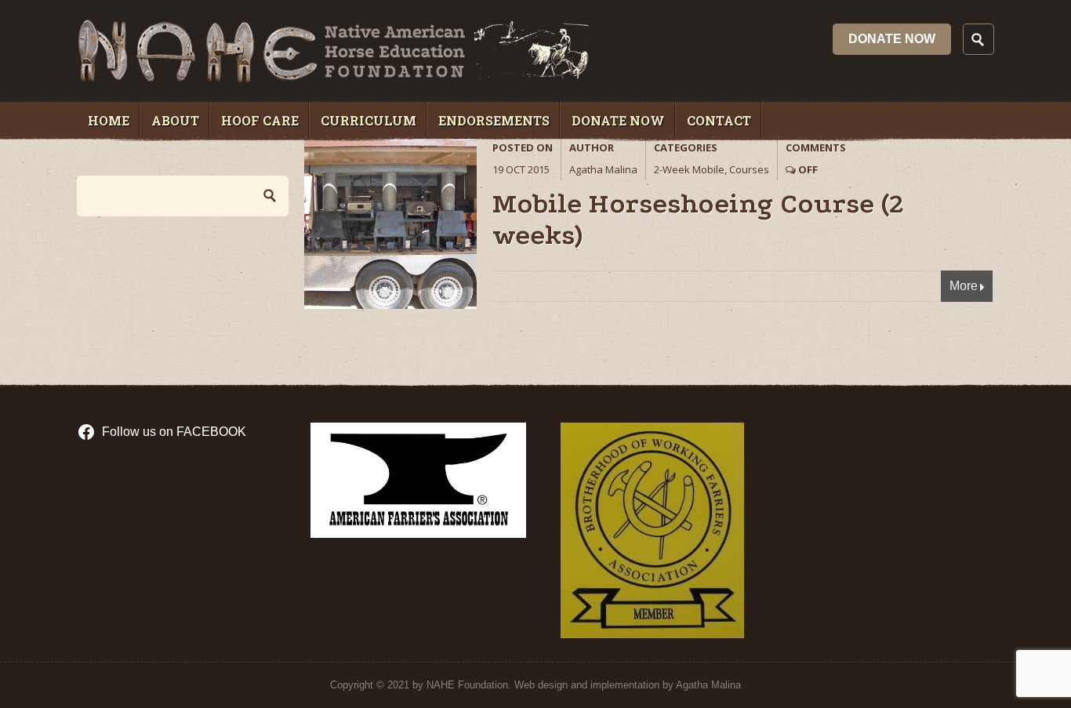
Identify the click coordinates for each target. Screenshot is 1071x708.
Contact (719, 120)
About (175, 120)
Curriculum (368, 120)
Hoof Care (260, 120)
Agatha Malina (603, 169)
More (963, 285)
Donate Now (891, 38)
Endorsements (494, 120)
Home (108, 120)
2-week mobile (689, 169)
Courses (749, 169)
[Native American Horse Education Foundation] (333, 78)
